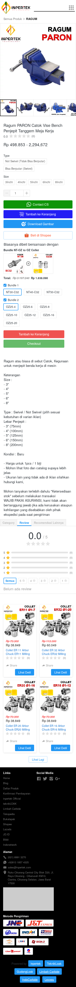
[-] (38, 778)
